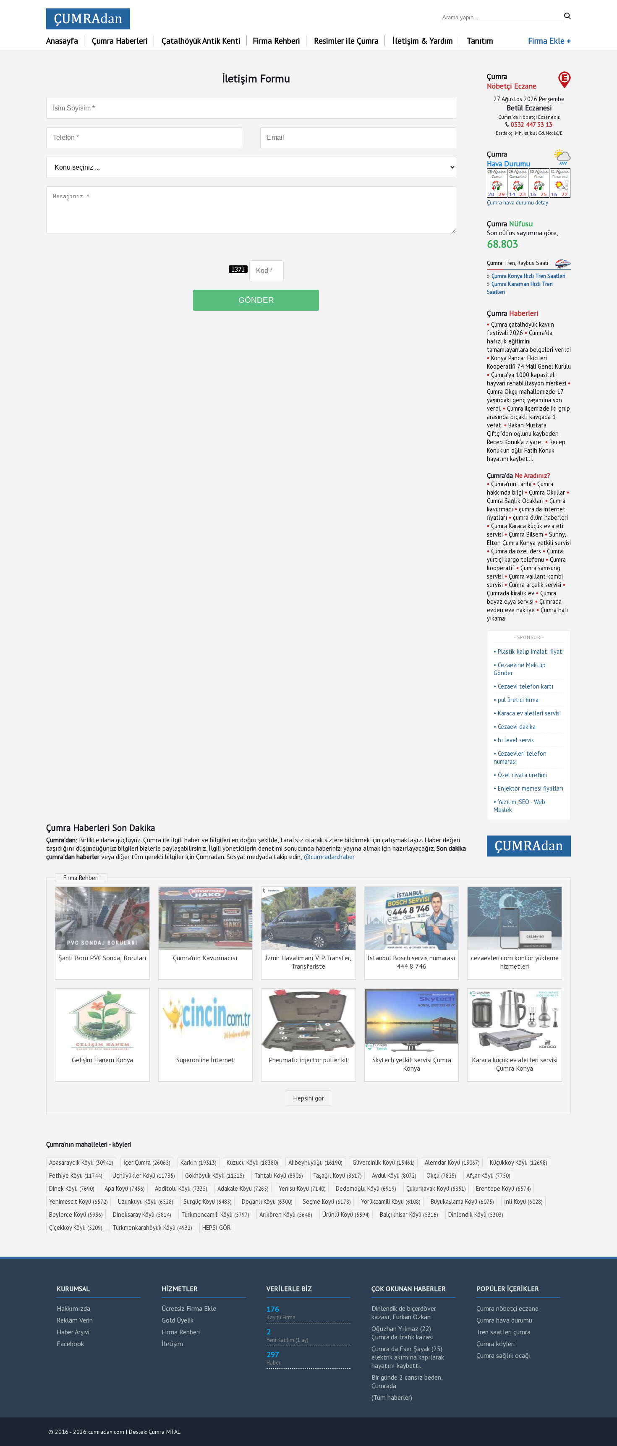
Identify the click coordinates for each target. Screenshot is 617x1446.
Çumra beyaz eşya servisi (521, 597)
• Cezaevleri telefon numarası (520, 757)
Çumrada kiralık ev (510, 593)
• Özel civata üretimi (520, 775)
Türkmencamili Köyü (215, 1214)
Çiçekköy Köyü (75, 1227)
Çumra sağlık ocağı (503, 1355)
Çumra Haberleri (120, 40)
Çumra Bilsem (526, 534)
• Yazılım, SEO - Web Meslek (519, 806)
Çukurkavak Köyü (436, 1188)
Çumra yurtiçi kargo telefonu (525, 555)
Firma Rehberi (276, 40)
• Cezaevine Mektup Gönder (520, 669)
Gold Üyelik (177, 1320)
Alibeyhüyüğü (315, 1162)
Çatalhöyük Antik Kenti (201, 40)
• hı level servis (514, 740)
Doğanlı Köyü (267, 1201)
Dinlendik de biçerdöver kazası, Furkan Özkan (403, 1312)
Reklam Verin (75, 1320)
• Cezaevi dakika (515, 727)
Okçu (441, 1175)
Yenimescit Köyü (78, 1201)
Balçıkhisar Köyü (409, 1214)
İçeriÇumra (146, 1162)
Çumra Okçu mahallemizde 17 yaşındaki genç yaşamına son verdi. (525, 400)
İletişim (172, 1343)
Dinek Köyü (71, 1188)
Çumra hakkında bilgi (520, 488)
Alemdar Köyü (452, 1162)
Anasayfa (62, 40)
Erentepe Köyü (503, 1188)
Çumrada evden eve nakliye (524, 605)
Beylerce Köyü (76, 1214)
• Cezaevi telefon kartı (523, 686)
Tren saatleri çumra (503, 1332)
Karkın (198, 1162)
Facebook (70, 1343)
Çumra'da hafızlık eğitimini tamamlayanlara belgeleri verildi (529, 341)
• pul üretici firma (516, 700)
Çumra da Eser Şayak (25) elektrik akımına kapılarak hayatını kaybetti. (407, 1357)
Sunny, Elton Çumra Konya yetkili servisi (529, 538)
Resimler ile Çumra (346, 40)
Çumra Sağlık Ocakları (515, 501)
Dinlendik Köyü (475, 1214)
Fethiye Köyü (75, 1175)
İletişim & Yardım (422, 40)
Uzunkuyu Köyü (145, 1201)
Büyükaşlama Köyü (462, 1201)
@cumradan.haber (329, 856)
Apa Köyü (125, 1188)
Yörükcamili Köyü (391, 1201)
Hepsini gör (308, 1098)
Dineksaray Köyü (142, 1214)
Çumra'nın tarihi (511, 484)
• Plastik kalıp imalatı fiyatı (529, 651)
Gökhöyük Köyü (214, 1175)
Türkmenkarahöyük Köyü (152, 1227)
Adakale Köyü (243, 1188)
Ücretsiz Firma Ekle (189, 1308)
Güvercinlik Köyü (384, 1162)
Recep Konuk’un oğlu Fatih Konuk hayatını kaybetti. (526, 450)
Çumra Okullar (547, 492)
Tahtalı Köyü (278, 1175)
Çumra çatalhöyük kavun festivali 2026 (520, 328)
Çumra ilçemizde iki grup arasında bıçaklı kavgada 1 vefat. (528, 416)
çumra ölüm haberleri (540, 517)
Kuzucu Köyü (252, 1162)
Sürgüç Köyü (207, 1201)
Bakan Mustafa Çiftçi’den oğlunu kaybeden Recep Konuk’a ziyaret (523, 433)
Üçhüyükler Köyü (143, 1175)
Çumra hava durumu (504, 1320)
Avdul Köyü (394, 1175)
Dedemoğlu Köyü (366, 1188)
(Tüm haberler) (391, 1397)
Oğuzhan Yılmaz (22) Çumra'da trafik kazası (402, 1332)
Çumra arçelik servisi (535, 585)
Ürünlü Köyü (346, 1214)
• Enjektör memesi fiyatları (528, 788)
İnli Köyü (523, 1201)
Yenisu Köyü (302, 1188)
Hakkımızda (73, 1308)
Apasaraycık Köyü (81, 1162)
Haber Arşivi (73, 1332)
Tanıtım (480, 40)
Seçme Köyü (327, 1201)
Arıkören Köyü (285, 1214)
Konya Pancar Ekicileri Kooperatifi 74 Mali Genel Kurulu (529, 362)
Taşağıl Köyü (337, 1175)
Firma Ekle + (549, 40)
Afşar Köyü (488, 1175)
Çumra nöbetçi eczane (507, 1308)
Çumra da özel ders (516, 551)
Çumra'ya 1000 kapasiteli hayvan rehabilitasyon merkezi (526, 379)
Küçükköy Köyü (518, 1162)
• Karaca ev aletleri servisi (527, 713)
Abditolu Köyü (181, 1188)
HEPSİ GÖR (216, 1227)
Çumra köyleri (495, 1343)
